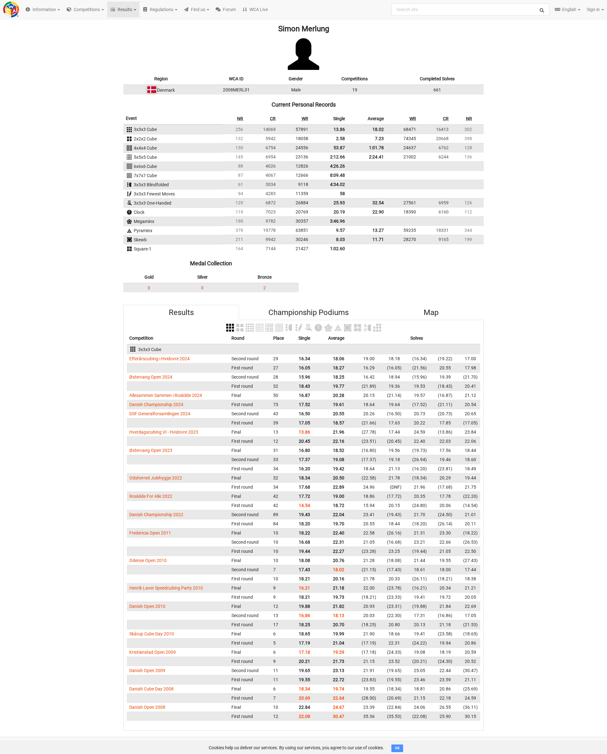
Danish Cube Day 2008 (151, 688)
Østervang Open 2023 (150, 450)
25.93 (339, 202)
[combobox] (470, 9)
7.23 (379, 138)
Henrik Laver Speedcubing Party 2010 (166, 587)
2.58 (340, 138)
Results (181, 312)
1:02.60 (337, 248)
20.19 (339, 211)
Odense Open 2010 (148, 560)
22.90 (378, 211)
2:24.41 (376, 156)
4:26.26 (337, 166)
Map (431, 312)
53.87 (339, 147)
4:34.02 (337, 184)
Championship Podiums (308, 312)
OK (397, 748)
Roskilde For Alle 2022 (150, 496)
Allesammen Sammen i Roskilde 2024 (165, 395)
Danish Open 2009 (147, 670)
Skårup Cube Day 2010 (151, 633)
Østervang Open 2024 (150, 377)
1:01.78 (376, 147)
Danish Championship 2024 (156, 404)
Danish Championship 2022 (156, 514)
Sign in (594, 9)
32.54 (378, 202)
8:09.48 (337, 175)
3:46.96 (337, 221)
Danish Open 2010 (147, 606)
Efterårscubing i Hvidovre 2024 (159, 358)
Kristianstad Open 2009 (152, 652)
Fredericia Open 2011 (150, 532)
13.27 (378, 230)
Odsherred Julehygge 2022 (155, 477)
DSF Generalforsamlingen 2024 (159, 413)
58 (342, 193)
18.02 (378, 129)
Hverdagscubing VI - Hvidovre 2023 (163, 432)
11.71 (378, 239)
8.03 (340, 239)
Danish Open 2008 (147, 707)
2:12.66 (337, 156)
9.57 (340, 230)
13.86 (339, 129)
